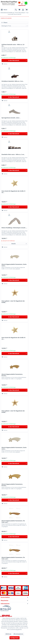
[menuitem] (4, 9)
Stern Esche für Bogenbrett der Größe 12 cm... (13, 191)
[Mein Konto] (22, 9)
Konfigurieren (14, 638)
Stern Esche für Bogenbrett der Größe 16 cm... (13, 338)
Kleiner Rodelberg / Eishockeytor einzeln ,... (14, 228)
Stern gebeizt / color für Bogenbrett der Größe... (13, 301)
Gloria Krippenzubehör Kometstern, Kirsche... (12, 375)
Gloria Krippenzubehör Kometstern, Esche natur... (14, 265)
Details (13, 243)
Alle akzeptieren (18, 634)
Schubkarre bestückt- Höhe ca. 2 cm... (13, 81)
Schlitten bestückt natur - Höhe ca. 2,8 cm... (13, 45)
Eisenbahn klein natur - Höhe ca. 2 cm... (13, 154)
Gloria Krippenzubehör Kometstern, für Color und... (13, 521)
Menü (5, 9)
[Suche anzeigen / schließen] (15, 9)
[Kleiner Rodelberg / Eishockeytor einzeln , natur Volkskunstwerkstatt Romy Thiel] (14, 220)
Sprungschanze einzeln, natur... (11, 118)
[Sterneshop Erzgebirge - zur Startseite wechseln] (14, 4)
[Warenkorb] (26, 9)
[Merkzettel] (19, 9)
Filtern (5, 22)
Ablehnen (8, 634)
